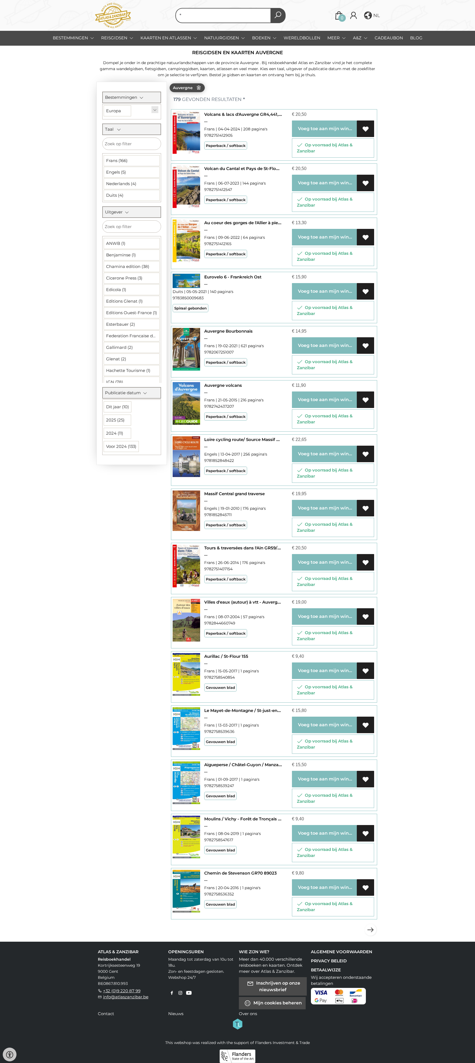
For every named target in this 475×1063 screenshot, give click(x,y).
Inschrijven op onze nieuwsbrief (277, 986)
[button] (371, 15)
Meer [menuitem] (334, 37)
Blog (416, 37)
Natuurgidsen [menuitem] (222, 37)
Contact (106, 1013)
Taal (111, 129)
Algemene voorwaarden (341, 951)
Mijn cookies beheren (277, 1002)
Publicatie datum (124, 392)
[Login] (353, 15)
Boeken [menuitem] (262, 37)
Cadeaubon (389, 37)
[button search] (278, 15)
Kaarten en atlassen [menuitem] (166, 37)
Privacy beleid (329, 960)
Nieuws (175, 1013)
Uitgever (115, 212)
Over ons (248, 1013)
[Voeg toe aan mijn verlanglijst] (365, 128)
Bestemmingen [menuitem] (71, 37)
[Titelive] (237, 1023)
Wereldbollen (302, 37)
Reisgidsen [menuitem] (114, 37)
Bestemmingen (122, 97)
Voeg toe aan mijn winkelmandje (326, 128)
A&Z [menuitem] (358, 37)
